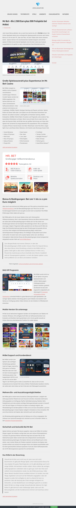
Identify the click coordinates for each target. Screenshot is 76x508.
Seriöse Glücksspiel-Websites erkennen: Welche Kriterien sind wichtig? (61, 24)
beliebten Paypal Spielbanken (13, 420)
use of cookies (41, 506)
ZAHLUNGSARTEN (54, 14)
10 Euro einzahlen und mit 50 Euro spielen (31, 264)
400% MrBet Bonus (25, 239)
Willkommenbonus (8, 208)
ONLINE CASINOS (12, 14)
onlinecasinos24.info (38, 8)
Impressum (47, 506)
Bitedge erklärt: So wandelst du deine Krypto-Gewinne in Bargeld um (61, 42)
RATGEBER (65, 14)
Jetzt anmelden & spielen (10, 147)
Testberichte (7, 28)
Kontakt (54, 63)
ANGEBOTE (42, 14)
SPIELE (34, 14)
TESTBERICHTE (24, 14)
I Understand (54, 506)
